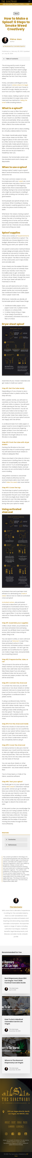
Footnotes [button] (12, 839)
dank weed (10, 787)
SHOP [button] (13, 1122)
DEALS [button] (19, 1122)
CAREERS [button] (11, 1126)
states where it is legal (20, 85)
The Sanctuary (16, 907)
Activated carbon (8, 602)
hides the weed (11, 482)
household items (23, 236)
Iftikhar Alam (16, 39)
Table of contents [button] (12, 59)
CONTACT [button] (20, 1126)
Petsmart (15, 641)
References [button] (12, 845)
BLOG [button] (25, 1122)
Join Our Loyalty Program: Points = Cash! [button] (16, 4)
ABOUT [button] (7, 1122)
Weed (16, 13)
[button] (29, 1)
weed (21, 181)
